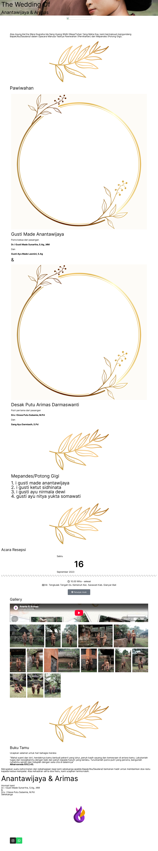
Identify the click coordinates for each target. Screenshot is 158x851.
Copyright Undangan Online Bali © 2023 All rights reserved (34, 848)
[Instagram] (13, 840)
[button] (79, 592)
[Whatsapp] (19, 840)
